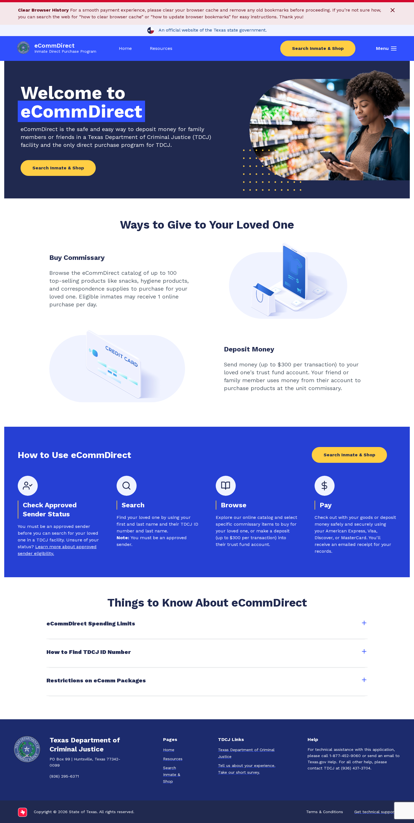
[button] (392, 12)
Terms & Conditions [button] (324, 811)
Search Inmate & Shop (318, 48)
